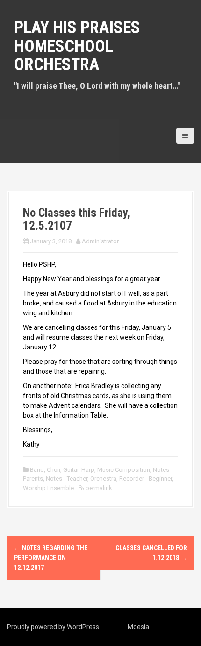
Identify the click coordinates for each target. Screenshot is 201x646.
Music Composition (123, 469)
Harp (87, 469)
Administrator (100, 241)
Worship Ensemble (48, 487)
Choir (53, 469)
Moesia (138, 627)
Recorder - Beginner (145, 478)
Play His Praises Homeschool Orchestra (77, 46)
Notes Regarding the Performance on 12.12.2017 (50, 557)
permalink (98, 487)
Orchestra (103, 478)
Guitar (71, 469)
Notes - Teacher (66, 478)
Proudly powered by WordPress (53, 627)
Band (37, 469)
